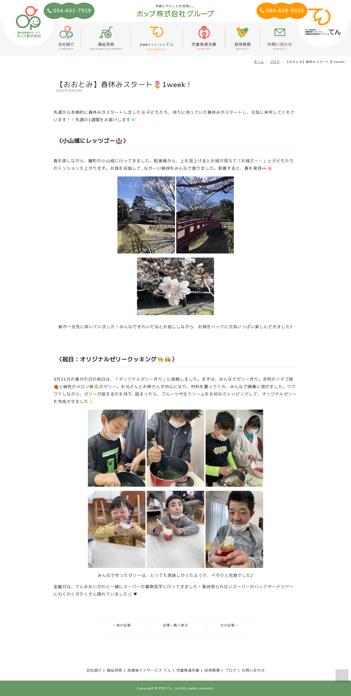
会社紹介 (66, 46)
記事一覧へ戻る (175, 625)
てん (157, 46)
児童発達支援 (204, 46)
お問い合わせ (279, 46)
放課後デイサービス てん (149, 670)
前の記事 (123, 625)
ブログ (275, 62)
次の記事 (227, 625)
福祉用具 (106, 46)
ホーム (259, 62)
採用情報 (242, 46)
